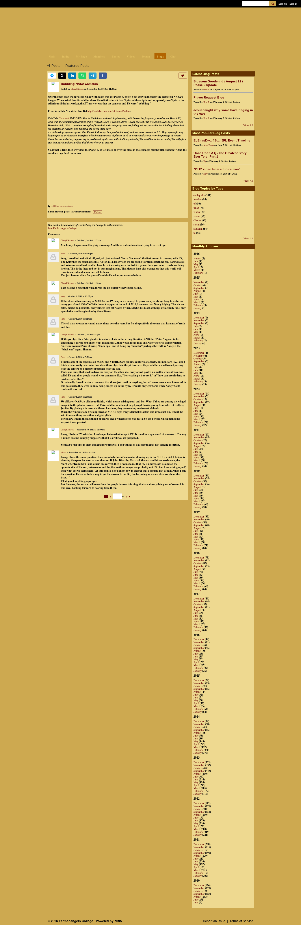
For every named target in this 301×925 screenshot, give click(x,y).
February (198, 272)
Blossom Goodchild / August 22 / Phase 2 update (218, 83)
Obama (197, 220)
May (195, 264)
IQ (204, 161)
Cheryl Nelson (77, 88)
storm (196, 224)
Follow (97, 212)
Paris (63, 253)
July (195, 293)
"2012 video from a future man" (216, 169)
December (198, 317)
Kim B (206, 102)
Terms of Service (241, 921)
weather (197, 199)
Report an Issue (214, 921)
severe (196, 216)
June (195, 261)
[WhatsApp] (82, 76)
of (194, 203)
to (194, 233)
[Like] (182, 76)
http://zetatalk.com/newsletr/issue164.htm (108, 111)
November (198, 282)
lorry (63, 296)
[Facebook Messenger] (52, 76)
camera (63, 206)
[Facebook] (103, 76)
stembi (206, 89)
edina (63, 452)
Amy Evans (208, 145)
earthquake (199, 195)
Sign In (293, 3)
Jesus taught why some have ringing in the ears (223, 111)
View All (248, 125)
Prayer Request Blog (208, 97)
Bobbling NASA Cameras (79, 84)
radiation (198, 228)
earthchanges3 (82, 15)
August (197, 258)
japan (196, 207)
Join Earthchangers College (62, 228)
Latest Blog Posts (205, 74)
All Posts (53, 66)
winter (196, 212)
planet (70, 206)
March (196, 270)
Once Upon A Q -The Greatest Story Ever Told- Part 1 (220, 154)
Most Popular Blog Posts (211, 133)
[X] (62, 76)
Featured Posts (77, 66)
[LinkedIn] (72, 76)
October (197, 285)
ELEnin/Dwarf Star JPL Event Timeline (221, 140)
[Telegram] (93, 76)
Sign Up (283, 3)
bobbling (55, 206)
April (196, 267)
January (197, 308)
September (198, 288)
